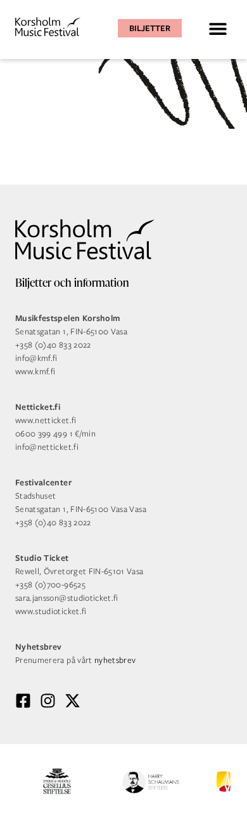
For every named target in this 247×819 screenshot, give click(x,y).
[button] (217, 28)
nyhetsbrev (115, 660)
